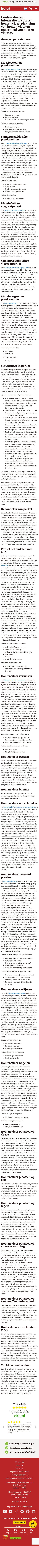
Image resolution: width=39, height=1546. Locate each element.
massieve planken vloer (12, 69)
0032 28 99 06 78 (19, 1497)
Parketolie (4, 565)
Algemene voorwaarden (19, 1471)
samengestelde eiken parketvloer (15, 143)
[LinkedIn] (33, 1511)
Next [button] (36, 1426)
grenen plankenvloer (11, 303)
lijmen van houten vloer (16, 993)
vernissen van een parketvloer (14, 680)
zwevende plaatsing (10, 881)
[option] (19, 1428)
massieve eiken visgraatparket (14, 210)
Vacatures (19, 1468)
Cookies (19, 1465)
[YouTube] (22, 1511)
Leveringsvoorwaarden (19, 1475)
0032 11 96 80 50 (19, 1488)
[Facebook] (5, 1511)
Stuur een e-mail (18, 1501)
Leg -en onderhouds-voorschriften (19, 1478)
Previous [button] (3, 1426)
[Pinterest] (28, 1511)
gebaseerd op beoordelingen (20, 1411)
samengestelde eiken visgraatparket (16, 267)
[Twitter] (11, 1511)
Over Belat (19, 1462)
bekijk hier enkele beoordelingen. (19, 1413)
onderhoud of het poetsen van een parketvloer (20, 807)
